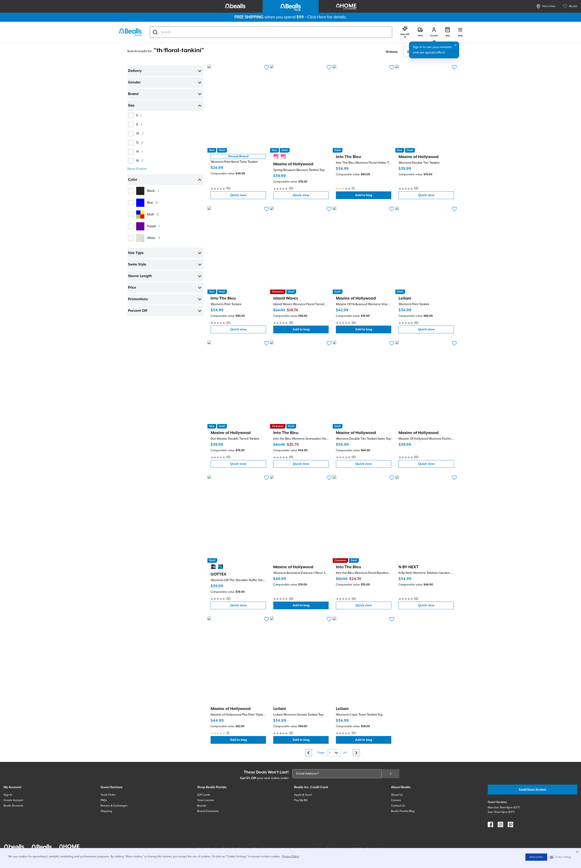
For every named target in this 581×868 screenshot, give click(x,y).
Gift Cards (203, 795)
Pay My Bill (301, 800)
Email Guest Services (532, 789)
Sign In (8, 795)
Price (132, 288)
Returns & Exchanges (114, 805)
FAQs (104, 800)
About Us (397, 795)
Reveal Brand (238, 156)
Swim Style (137, 265)
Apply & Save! (303, 795)
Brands (201, 805)
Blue (152, 203)
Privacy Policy (290, 856)
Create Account (13, 800)
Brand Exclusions (208, 811)
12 (139, 142)
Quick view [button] (248, 196)
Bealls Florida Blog (403, 811)
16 (139, 161)
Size (131, 106)
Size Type (136, 253)
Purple (153, 226)
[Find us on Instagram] (500, 824)
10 (139, 133)
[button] (560, 857)
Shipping (106, 811)
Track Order (108, 795)
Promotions (138, 299)
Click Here (316, 17)
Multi (153, 214)
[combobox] (271, 32)
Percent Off (137, 311)
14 (139, 152)
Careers (396, 800)
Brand (133, 94)
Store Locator (205, 800)
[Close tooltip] (455, 45)
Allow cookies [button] (536, 857)
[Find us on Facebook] (490, 824)
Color (132, 180)
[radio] (276, 156)
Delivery (135, 71)
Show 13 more (137, 169)
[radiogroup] (279, 156)
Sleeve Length (140, 276)
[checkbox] (130, 115)
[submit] (390, 773)
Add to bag (373, 196)
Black (153, 191)
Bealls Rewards (13, 805)
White (153, 238)
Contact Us (398, 805)
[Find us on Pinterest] (510, 824)
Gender (134, 82)
